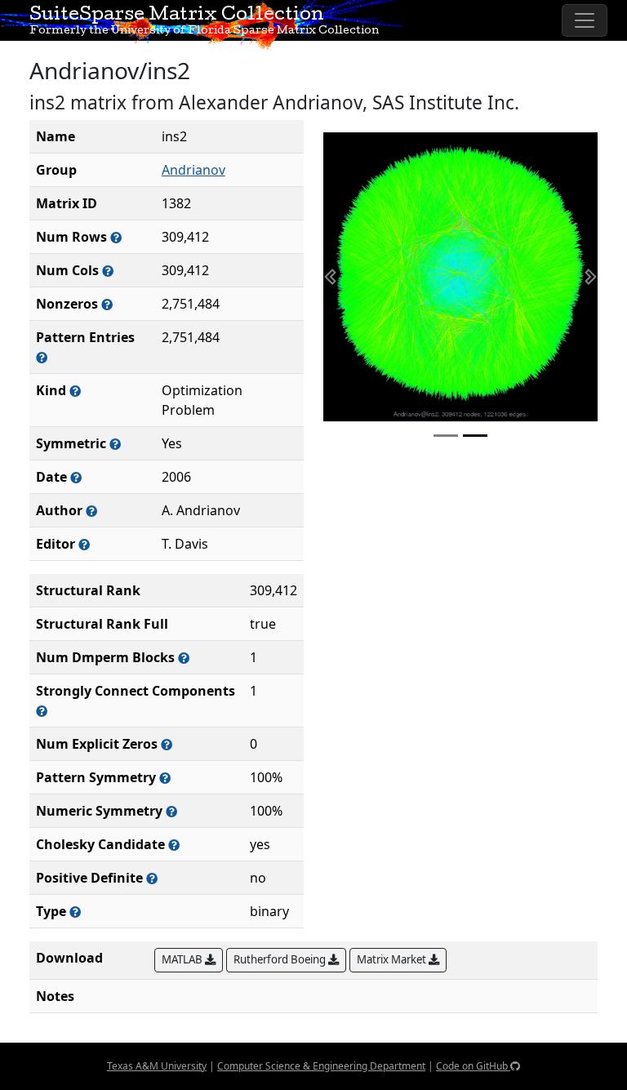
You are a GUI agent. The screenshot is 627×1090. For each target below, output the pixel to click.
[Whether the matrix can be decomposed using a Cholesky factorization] (174, 844)
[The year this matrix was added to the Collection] (76, 477)
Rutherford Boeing (280, 959)
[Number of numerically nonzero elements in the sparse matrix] (107, 304)
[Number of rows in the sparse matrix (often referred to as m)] (116, 237)
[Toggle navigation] (584, 20)
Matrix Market (393, 959)
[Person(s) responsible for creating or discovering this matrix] (91, 510)
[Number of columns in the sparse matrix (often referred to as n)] (107, 270)
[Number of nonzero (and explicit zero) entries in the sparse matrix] (41, 357)
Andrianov (193, 170)
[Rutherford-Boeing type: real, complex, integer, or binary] (75, 911)
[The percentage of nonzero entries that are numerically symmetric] (171, 811)
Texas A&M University (157, 1066)
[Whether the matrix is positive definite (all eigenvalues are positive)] (152, 878)
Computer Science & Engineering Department (321, 1066)
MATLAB (183, 959)
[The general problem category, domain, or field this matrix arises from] (75, 390)
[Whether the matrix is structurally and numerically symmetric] (115, 444)
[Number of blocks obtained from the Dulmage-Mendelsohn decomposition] (183, 657)
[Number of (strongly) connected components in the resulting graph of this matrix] (41, 711)
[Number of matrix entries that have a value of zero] (166, 744)
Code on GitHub (473, 1066)
